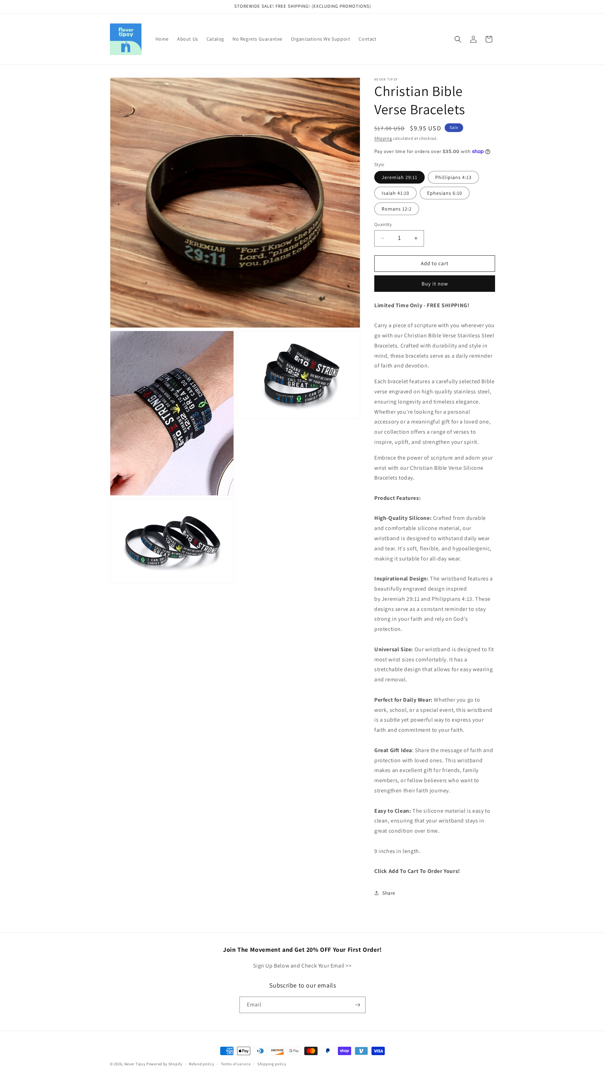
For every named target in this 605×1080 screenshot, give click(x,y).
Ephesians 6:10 (444, 193)
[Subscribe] (357, 1005)
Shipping (383, 138)
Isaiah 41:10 (395, 193)
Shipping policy (271, 1063)
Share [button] (388, 893)
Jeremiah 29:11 (399, 177)
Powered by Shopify (164, 1063)
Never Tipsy (135, 1063)
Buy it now (435, 283)
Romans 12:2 (397, 209)
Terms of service (235, 1063)
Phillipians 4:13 (453, 177)
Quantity (383, 224)
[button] (458, 39)
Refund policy (201, 1063)
